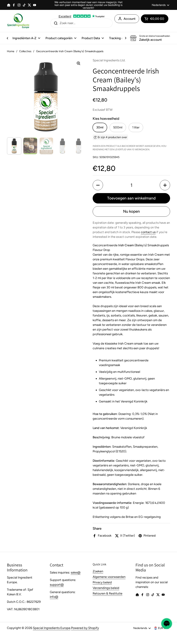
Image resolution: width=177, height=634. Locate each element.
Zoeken (98, 571)
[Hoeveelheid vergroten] (165, 185)
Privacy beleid (102, 582)
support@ (57, 585)
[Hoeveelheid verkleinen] (98, 185)
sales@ (76, 572)
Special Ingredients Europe (51, 628)
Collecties (25, 51)
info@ (54, 597)
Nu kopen (131, 211)
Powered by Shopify (85, 628)
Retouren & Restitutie (107, 593)
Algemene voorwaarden (109, 577)
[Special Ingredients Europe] (18, 21)
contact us (148, 232)
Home (10, 51)
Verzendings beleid (106, 588)
